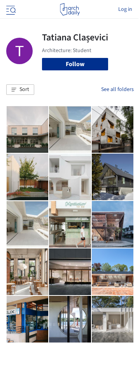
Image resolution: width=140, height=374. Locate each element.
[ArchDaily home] (70, 9)
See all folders (117, 89)
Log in (125, 9)
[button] (20, 89)
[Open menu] (10, 9)
